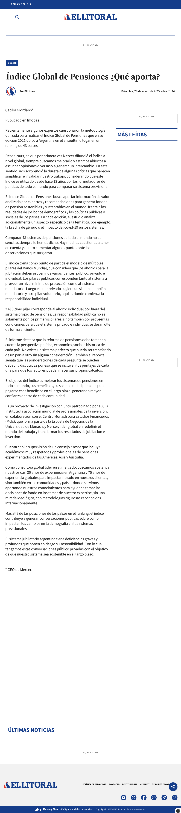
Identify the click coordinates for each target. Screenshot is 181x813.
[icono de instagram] (174, 797)
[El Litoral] (90, 17)
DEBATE (12, 63)
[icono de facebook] (144, 797)
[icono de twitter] (133, 797)
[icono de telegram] (164, 797)
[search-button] (17, 17)
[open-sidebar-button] (8, 17)
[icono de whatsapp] (154, 797)
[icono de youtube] (123, 797)
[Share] (173, 787)
